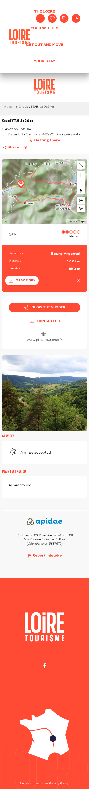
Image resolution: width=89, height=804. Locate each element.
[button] (64, 18)
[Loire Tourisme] (20, 37)
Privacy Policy (58, 783)
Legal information (32, 783)
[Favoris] (52, 18)
